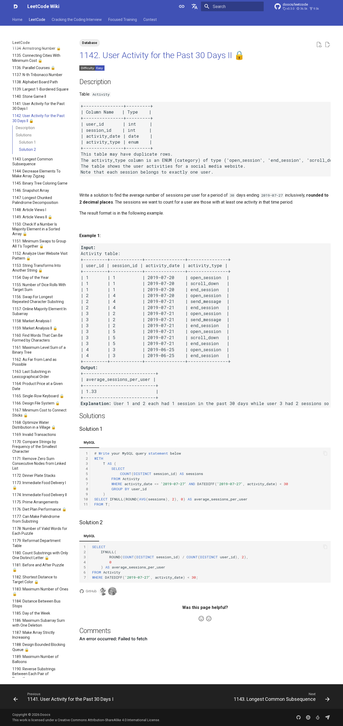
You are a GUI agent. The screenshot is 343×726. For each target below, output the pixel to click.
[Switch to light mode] (181, 6)
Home (17, 19)
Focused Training (122, 19)
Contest (150, 19)
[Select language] (194, 6)
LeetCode (37, 19)
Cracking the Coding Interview (77, 19)
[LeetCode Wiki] (15, 6)
